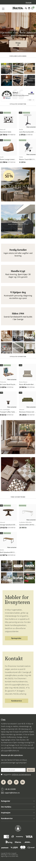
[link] (18, 95)
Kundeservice (16, 701)
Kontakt (29, 2)
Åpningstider (16, 638)
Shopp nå (18, 44)
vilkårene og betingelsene (21, 774)
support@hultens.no (11, 750)
